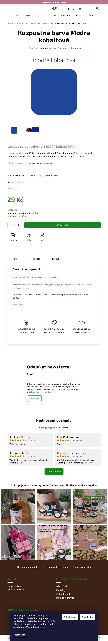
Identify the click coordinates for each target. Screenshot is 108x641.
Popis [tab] (16, 258)
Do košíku (63, 225)
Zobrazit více (54, 471)
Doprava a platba (82, 567)
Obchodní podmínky (28, 567)
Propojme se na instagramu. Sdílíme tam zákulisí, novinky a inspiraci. (56, 485)
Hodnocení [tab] (35, 258)
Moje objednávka (65, 597)
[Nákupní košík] (80, 9)
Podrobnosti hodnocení (69, 48)
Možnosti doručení (17, 216)
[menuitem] (74, 9)
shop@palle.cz (15, 586)
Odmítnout (70, 617)
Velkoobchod (63, 594)
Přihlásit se (34, 398)
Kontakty (60, 590)
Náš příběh (62, 586)
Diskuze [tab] (56, 258)
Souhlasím (87, 617)
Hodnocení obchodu (54, 420)
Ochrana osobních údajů (56, 567)
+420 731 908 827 (16, 589)
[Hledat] (69, 9)
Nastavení (20, 634)
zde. (44, 627)
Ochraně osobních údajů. (40, 392)
